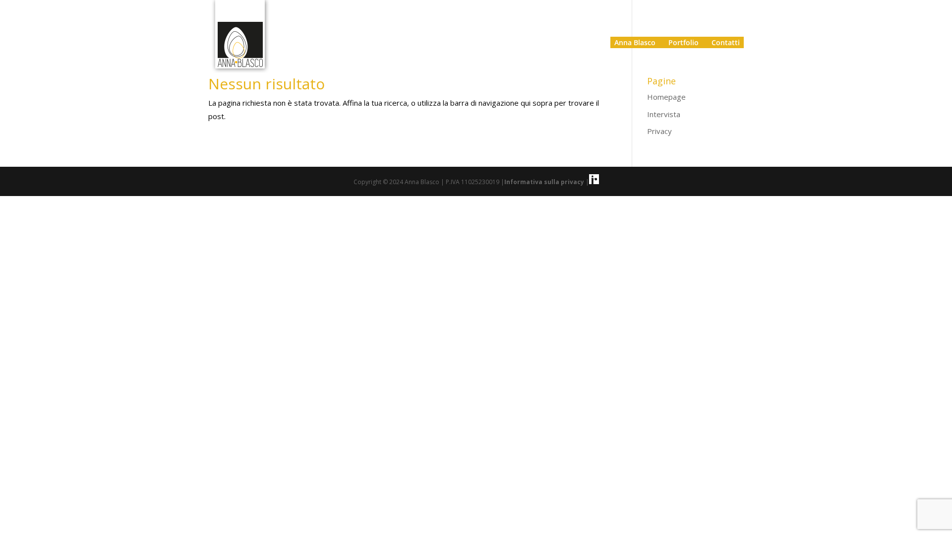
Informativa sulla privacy (545, 182)
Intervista (663, 114)
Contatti (726, 42)
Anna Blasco (634, 42)
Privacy (659, 131)
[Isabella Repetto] (594, 182)
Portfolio (683, 42)
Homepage (666, 97)
